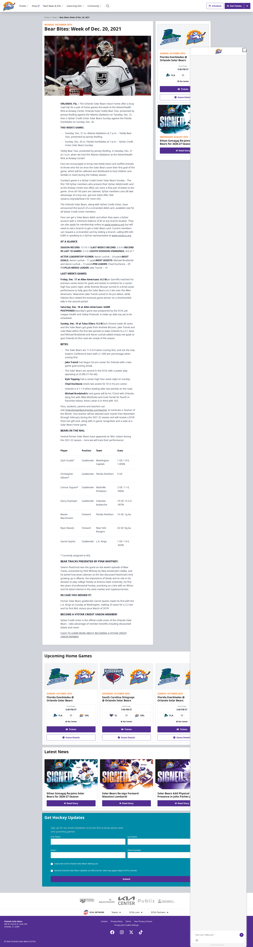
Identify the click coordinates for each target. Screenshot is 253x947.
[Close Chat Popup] (244, 50)
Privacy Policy (116, 921)
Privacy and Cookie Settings (126, 925)
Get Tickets (236, 5)
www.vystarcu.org (121, 235)
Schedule (216, 5)
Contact (104, 921)
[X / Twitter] (131, 932)
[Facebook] (112, 932)
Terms (128, 921)
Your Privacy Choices (143, 921)
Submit (126, 879)
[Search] (107, 6)
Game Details (185, 97)
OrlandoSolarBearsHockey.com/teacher (86, 410)
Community (93, 5)
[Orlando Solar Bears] (9, 6)
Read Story (184, 150)
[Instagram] (121, 932)
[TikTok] (140, 932)
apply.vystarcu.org (114, 224)
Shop (34, 5)
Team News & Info (52, 5)
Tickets (22, 5)
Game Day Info (74, 5)
